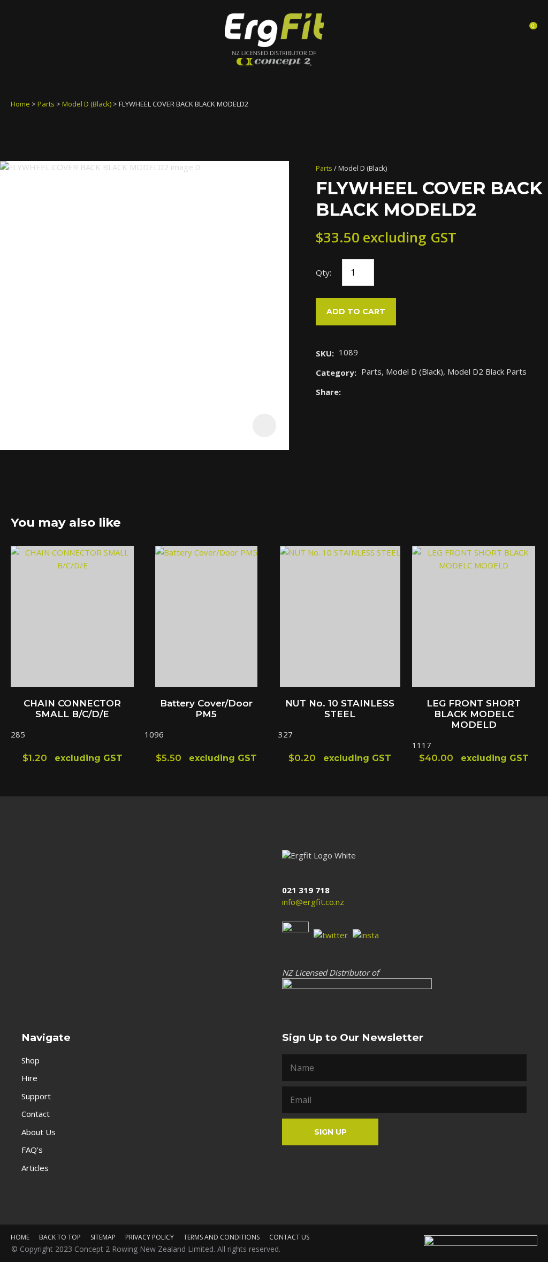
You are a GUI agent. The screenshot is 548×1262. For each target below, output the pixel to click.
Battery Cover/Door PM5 (206, 708)
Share (327, 391)
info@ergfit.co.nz (313, 901)
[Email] (379, 391)
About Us (38, 1132)
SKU (324, 353)
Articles (35, 1167)
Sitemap (103, 1237)
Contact (35, 1113)
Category (335, 372)
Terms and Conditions (222, 1237)
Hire (29, 1078)
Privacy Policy (149, 1237)
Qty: (323, 272)
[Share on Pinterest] (395, 392)
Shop (30, 1060)
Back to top (60, 1237)
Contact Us (289, 1237)
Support (36, 1096)
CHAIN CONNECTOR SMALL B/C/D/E (72, 708)
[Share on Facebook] (347, 391)
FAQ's (32, 1149)
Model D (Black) (86, 104)
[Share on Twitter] (362, 391)
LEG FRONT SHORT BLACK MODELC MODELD (474, 714)
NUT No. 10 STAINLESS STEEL (339, 708)
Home (20, 104)
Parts (46, 104)
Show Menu (20, 28)
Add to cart (355, 311)
